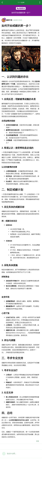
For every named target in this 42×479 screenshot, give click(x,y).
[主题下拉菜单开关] (40, 2)
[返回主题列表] (2, 2)
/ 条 (20, 2)
